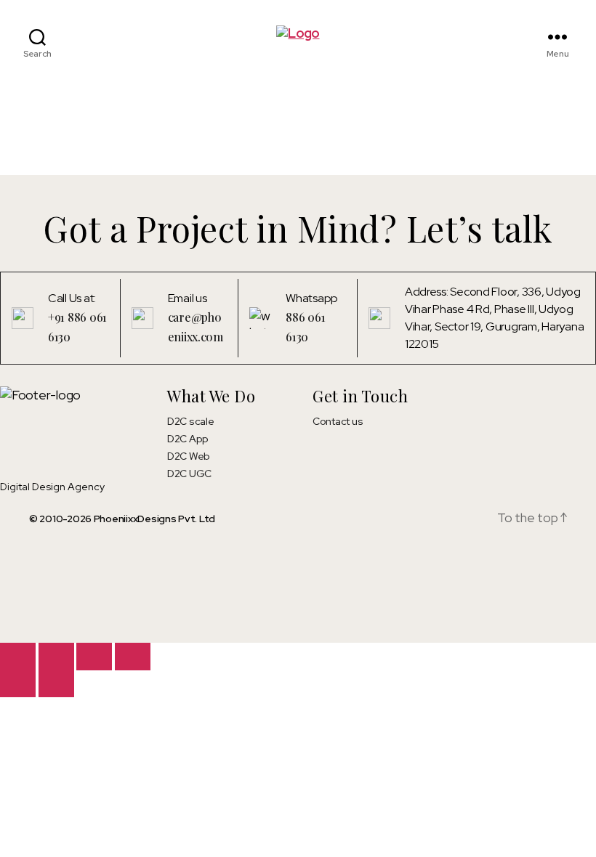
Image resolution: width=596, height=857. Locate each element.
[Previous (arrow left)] (18, 683)
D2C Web (188, 456)
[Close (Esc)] (132, 656)
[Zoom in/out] (18, 656)
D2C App (188, 438)
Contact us (338, 421)
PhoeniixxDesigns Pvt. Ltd (154, 518)
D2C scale (190, 421)
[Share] (94, 656)
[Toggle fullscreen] (56, 656)
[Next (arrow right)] (56, 683)
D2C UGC (189, 473)
